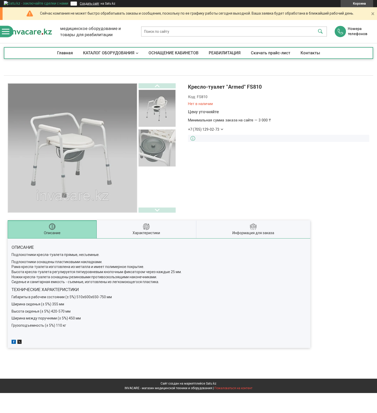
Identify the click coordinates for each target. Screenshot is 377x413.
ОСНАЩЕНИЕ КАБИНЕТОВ (173, 52)
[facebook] (14, 342)
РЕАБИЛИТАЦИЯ (225, 52)
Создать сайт (89, 3)
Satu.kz (211, 383)
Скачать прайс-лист (270, 52)
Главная (65, 52)
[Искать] (320, 31)
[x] (19, 342)
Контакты (310, 52)
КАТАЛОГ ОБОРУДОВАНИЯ (108, 52)
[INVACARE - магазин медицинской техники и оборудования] (30, 31)
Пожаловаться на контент (233, 388)
